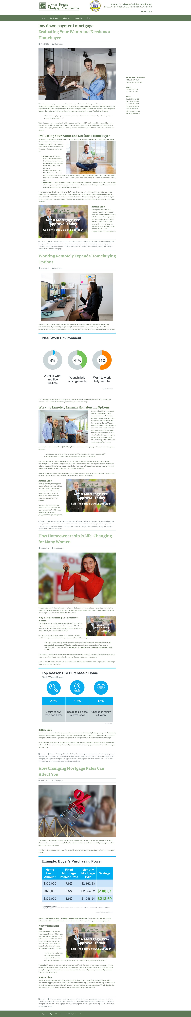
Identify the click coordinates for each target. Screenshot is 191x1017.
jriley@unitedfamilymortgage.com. (104, 231)
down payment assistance (89, 754)
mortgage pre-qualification (87, 759)
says (106, 111)
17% (62, 613)
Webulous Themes (79, 1014)
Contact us (76, 987)
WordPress (55, 1014)
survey (55, 329)
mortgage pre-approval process (91, 246)
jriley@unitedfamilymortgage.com (50, 515)
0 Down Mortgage (56, 754)
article (43, 447)
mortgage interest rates (54, 246)
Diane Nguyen (58, 548)
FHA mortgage (106, 241)
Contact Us (78, 18)
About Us (66, 18)
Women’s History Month (55, 608)
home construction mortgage (87, 244)
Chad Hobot (58, 44)
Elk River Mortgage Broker (92, 241)
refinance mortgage (55, 249)
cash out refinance (75, 241)
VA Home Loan (102, 759)
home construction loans (68, 244)
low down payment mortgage (91, 756)
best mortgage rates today (59, 241)
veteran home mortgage (55, 761)
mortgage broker (108, 756)
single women (83, 610)
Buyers (43, 241)
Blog (88, 18)
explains (58, 948)
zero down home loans (72, 761)
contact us (105, 745)
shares (83, 662)
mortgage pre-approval (72, 246)
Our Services (54, 18)
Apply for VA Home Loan (71, 754)
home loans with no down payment (69, 756)
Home (43, 18)
